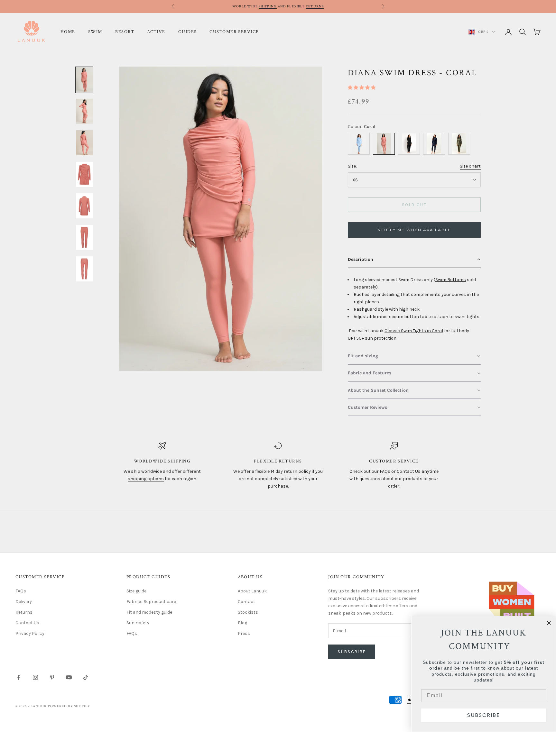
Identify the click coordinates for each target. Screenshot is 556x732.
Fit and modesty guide (149, 612)
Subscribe (352, 651)
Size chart (470, 166)
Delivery (23, 601)
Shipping (268, 6)
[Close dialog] (549, 623)
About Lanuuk (252, 591)
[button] (361, 87)
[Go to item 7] (84, 269)
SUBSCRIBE (483, 715)
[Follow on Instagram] (35, 677)
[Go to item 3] (84, 143)
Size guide (136, 591)
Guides (187, 32)
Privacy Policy (29, 633)
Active (156, 32)
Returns (315, 6)
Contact (246, 601)
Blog (242, 623)
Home (67, 32)
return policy (297, 471)
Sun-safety (137, 623)
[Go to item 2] (84, 111)
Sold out (414, 204)
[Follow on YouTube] (69, 677)
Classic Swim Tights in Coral (414, 331)
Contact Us (409, 471)
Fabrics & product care (151, 601)
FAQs (385, 471)
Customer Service (234, 32)
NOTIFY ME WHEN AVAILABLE (414, 229)
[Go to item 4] (84, 174)
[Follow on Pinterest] (52, 677)
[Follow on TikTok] (85, 677)
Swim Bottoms (450, 279)
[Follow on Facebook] (18, 677)
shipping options (146, 478)
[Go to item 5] (84, 206)
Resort (124, 32)
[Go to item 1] (84, 80)
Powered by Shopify (69, 706)
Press (244, 633)
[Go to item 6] (84, 237)
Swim (95, 32)
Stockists (248, 612)
